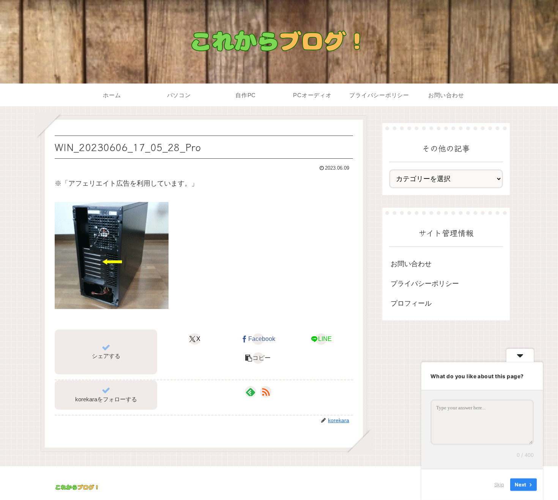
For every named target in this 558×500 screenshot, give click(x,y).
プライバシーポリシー (425, 283)
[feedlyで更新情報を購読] (250, 391)
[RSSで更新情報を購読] (266, 391)
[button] (258, 358)
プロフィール (411, 303)
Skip (499, 484)
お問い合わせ (411, 263)
